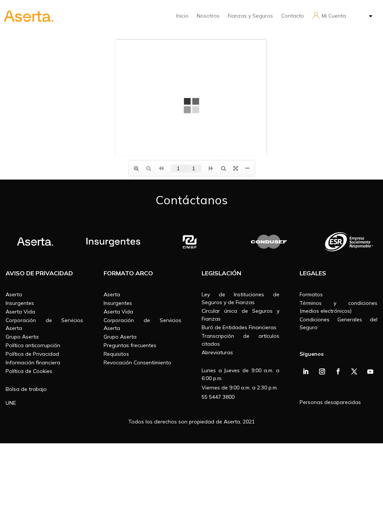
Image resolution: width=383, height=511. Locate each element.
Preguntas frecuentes (130, 345)
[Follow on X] (354, 371)
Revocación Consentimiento (137, 362)
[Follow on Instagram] (322, 371)
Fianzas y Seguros (250, 15)
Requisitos (116, 354)
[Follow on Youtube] (370, 371)
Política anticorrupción (33, 345)
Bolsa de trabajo (26, 389)
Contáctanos (192, 199)
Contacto (292, 15)
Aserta (14, 294)
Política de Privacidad (32, 354)
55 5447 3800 (218, 397)
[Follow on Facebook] (338, 371)
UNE (11, 403)
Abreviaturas (217, 352)
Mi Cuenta (334, 15)
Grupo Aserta (22, 336)
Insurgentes (20, 303)
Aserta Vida (20, 311)
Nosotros (208, 15)
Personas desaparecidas (330, 402)
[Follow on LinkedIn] (306, 371)
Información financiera (33, 362)
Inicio (182, 15)
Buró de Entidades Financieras (239, 327)
